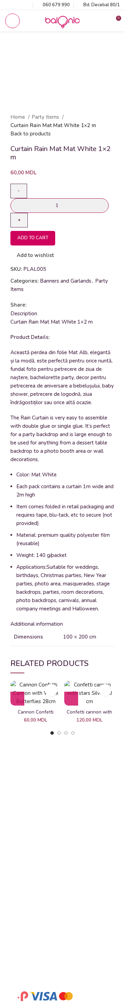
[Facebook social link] (9, 5)
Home (18, 117)
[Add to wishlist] (51, 690)
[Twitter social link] (40, 304)
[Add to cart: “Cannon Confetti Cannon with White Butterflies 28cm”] (17, 699)
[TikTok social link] (25, 5)
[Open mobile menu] (12, 21)
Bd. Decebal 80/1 (101, 5)
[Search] (103, 21)
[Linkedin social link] (56, 304)
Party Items (46, 117)
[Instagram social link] (17, 5)
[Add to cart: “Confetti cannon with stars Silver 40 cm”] (71, 699)
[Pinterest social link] (48, 304)
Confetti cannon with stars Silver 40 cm (89, 715)
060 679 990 (56, 5)
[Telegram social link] (64, 304)
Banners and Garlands (65, 280)
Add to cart (32, 238)
